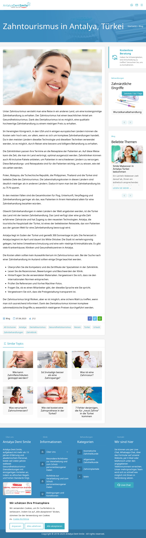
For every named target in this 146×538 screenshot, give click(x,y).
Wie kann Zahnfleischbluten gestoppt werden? (18, 375)
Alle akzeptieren (54, 526)
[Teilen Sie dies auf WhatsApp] (100, 318)
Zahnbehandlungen (13, 332)
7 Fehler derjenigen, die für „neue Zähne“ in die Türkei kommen (87, 412)
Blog (141, 26)
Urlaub (96, 327)
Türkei (87, 327)
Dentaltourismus (38, 327)
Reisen (77, 327)
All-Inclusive (10, 327)
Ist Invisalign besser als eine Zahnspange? (52, 375)
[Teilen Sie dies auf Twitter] (95, 318)
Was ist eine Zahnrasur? (87, 374)
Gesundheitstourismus (60, 327)
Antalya (22, 327)
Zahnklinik (31, 332)
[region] (37, 515)
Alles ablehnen (34, 526)
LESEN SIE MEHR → (122, 188)
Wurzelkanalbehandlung (127, 112)
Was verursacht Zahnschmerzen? (18, 409)
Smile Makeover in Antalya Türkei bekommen (123, 168)
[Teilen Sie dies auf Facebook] (90, 318)
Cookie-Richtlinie (21, 519)
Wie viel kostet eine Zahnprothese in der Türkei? (52, 410)
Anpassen (16, 526)
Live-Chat (126, 485)
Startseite (132, 26)
